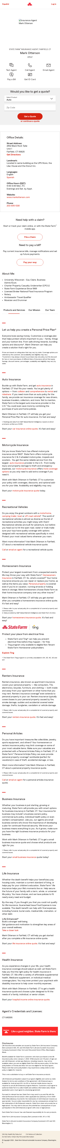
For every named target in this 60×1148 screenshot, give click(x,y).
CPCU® (30, 57)
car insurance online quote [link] (25, 429)
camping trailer (9, 516)
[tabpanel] (30, 172)
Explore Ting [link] (8, 653)
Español (5, 4)
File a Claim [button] (30, 237)
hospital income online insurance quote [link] (31, 999)
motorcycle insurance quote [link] (25, 491)
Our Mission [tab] (34, 310)
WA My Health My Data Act (12, 1134)
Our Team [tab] (50, 310)
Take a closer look (10, 930)
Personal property (37, 584)
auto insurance (44, 386)
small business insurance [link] (24, 857)
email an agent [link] (16, 550)
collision (21, 391)
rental (50, 391)
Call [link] (4, 550)
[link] (48, 67)
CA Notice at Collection (34, 1134)
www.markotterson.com (18, 197)
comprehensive (37, 391)
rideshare (6, 394)
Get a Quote (30, 116)
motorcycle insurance (26, 469)
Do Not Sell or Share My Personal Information (18, 1137)
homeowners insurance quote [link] (26, 617)
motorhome (45, 513)
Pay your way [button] (30, 262)
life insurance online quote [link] (24, 943)
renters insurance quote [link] (23, 717)
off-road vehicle (32, 516)
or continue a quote (30, 121)
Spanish (10, 177)
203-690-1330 (13, 206)
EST (23, 183)
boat (20, 516)
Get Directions (14, 155)
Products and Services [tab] (14, 310)
